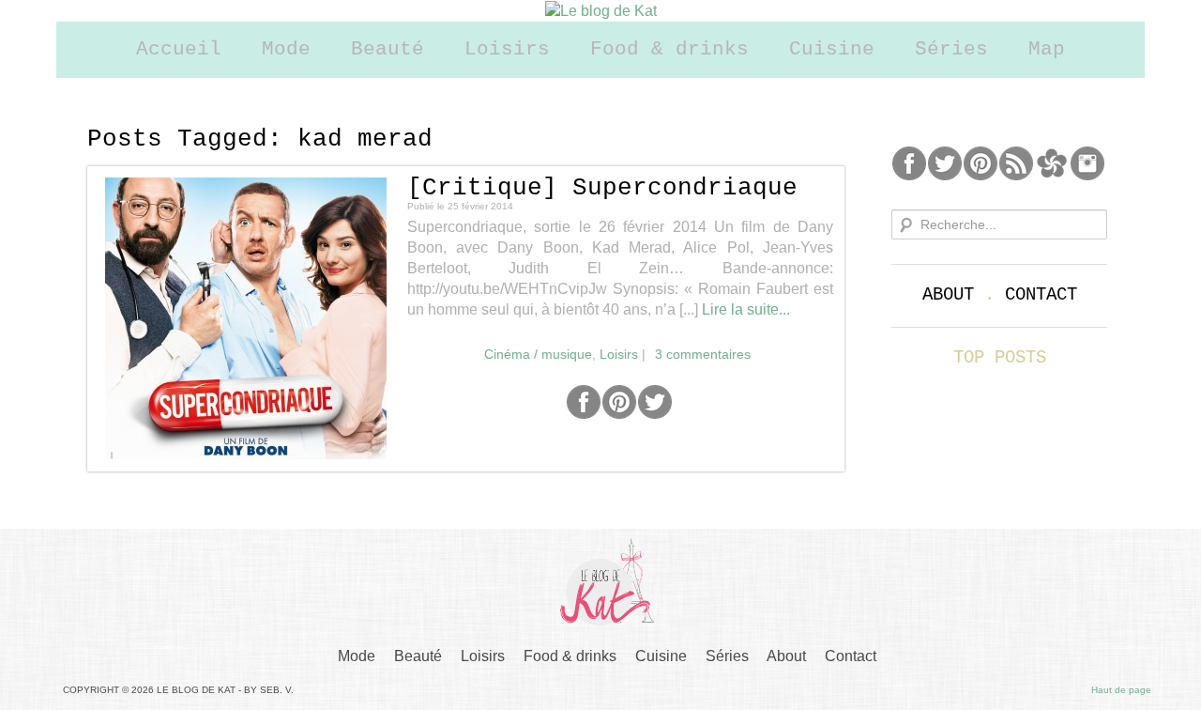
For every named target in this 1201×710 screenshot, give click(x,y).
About (948, 295)
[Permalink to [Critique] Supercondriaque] (245, 318)
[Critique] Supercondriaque (602, 188)
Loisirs (507, 49)
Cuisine (831, 49)
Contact (1041, 295)
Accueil (178, 49)
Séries (951, 49)
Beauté (387, 49)
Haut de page (1121, 690)
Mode (286, 49)
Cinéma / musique (538, 354)
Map (1046, 49)
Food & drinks (669, 49)
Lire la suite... (746, 309)
